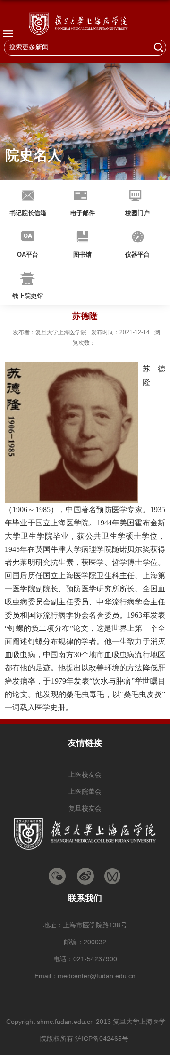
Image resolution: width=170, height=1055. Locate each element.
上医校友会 (85, 774)
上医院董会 (85, 791)
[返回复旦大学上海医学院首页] (85, 23)
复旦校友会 (85, 808)
